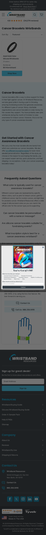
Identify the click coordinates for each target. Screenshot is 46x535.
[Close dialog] (43, 247)
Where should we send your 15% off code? (12, 281)
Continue (23, 287)
